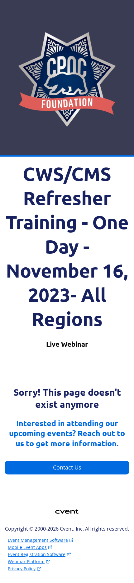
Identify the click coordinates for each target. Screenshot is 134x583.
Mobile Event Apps (27, 547)
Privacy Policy (22, 569)
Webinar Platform (26, 561)
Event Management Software (38, 540)
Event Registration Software (36, 554)
